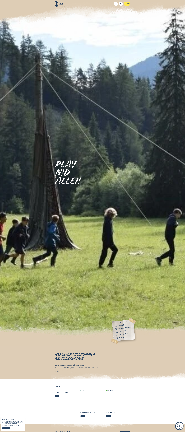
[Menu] (127, 4)
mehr (57, 396)
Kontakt (122, 337)
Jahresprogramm (124, 328)
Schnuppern (123, 334)
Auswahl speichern (6, 428)
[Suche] (116, 4)
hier (16, 423)
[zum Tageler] (179, 426)
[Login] (121, 4)
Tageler (121, 325)
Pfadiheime (123, 331)
